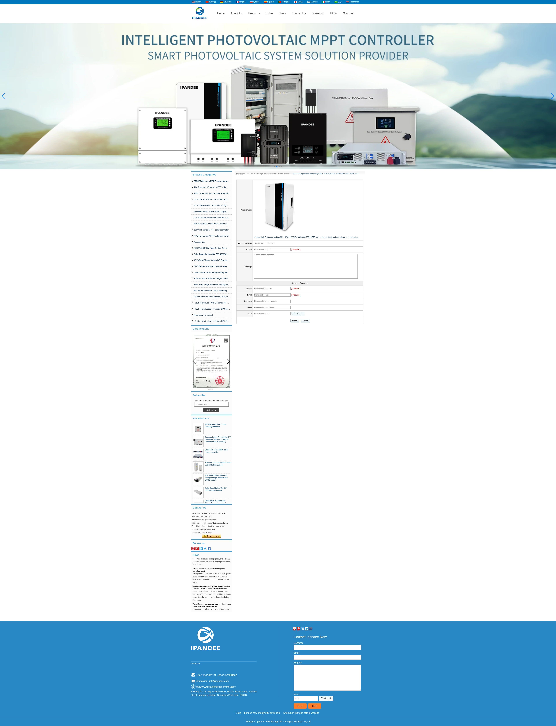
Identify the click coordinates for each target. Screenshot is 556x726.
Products (254, 13)
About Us (237, 13)
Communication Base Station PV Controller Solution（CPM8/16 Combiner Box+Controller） (212, 297)
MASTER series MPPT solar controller (211, 236)
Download (318, 13)
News (282, 13)
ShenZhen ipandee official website (301, 713)
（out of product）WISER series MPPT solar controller (212, 303)
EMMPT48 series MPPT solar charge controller (212, 181)
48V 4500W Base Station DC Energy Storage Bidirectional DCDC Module (212, 260)
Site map (348, 13)
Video (269, 13)
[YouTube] (193, 548)
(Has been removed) (203, 315)
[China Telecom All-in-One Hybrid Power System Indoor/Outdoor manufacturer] (198, 466)
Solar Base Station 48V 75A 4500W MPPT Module (212, 254)
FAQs (333, 13)
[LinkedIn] (201, 548)
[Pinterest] (197, 548)
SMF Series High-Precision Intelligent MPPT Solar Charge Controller (212, 284)
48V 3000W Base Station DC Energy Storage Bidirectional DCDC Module (216, 477)
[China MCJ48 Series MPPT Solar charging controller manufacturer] (198, 428)
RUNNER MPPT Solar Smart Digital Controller (212, 211)
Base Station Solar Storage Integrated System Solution (212, 272)
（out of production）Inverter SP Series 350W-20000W (212, 309)
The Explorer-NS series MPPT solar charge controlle (212, 187)
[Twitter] (205, 548)
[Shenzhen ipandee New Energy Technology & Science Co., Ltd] (200, 22)
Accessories (199, 242)
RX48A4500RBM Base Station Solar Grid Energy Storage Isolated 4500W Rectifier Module (212, 248)
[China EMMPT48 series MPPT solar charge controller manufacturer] (198, 454)
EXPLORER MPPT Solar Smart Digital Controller (212, 205)
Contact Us (298, 13)
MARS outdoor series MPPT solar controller (212, 224)
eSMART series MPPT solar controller (211, 230)
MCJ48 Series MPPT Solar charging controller (212, 290)
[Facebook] (209, 548)
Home (221, 13)
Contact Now (211, 536)
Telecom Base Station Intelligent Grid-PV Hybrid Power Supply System (212, 278)
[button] (274, 166)
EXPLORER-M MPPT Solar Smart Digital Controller (212, 199)
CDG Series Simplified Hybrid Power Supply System (212, 266)
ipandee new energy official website (262, 713)
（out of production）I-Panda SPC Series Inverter (212, 321)
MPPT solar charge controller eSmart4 (211, 193)
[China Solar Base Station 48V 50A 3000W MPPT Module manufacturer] (198, 492)
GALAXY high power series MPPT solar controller (212, 217)
